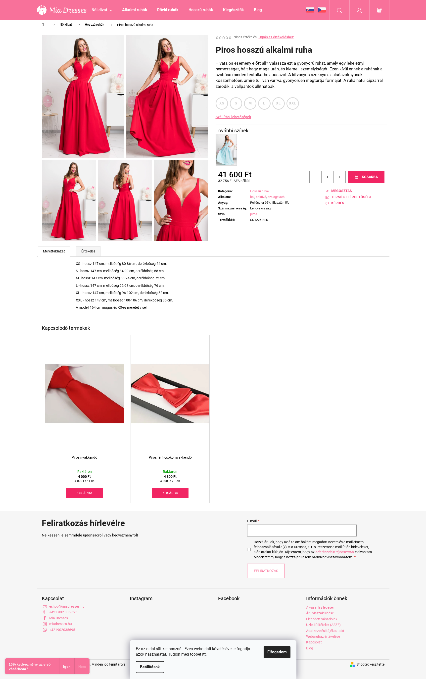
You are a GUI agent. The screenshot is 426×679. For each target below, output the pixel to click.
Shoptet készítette (370, 664)
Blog (309, 648)
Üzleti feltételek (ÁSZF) (323, 625)
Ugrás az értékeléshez (276, 37)
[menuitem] (102, 10)
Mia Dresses (58, 618)
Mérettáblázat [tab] (54, 251)
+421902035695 (62, 630)
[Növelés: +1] (339, 177)
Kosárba (370, 177)
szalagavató (276, 197)
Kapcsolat (314, 642)
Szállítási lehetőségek (233, 117)
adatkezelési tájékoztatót (334, 552)
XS (221, 103)
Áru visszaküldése (320, 613)
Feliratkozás (266, 571)
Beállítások (150, 667)
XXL (292, 103)
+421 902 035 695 (63, 612)
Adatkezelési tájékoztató (325, 631)
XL (278, 103)
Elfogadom (277, 652)
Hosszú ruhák (260, 191)
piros (253, 214)
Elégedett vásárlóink (321, 619)
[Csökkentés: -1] (316, 177)
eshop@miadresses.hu (67, 606)
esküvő (261, 197)
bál (252, 197)
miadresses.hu (60, 624)
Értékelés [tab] (88, 251)
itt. (204, 654)
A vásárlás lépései (319, 607)
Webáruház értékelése (323, 636)
